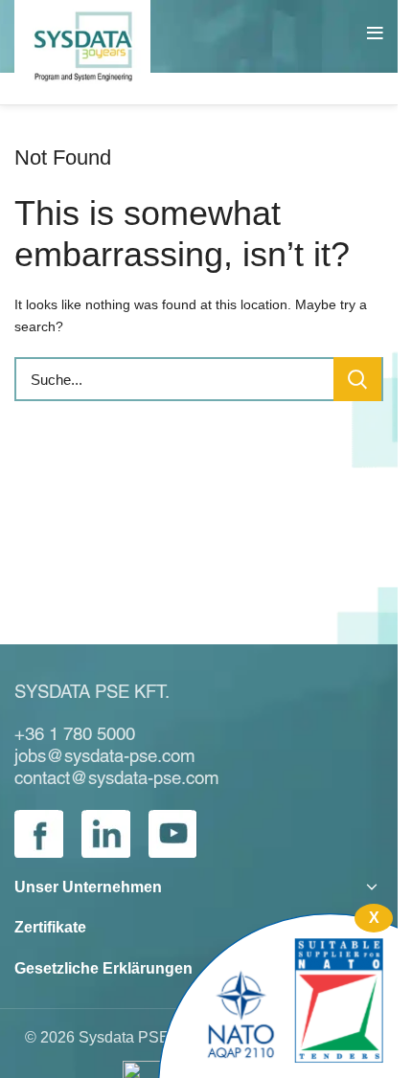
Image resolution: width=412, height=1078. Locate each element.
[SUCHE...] (357, 379)
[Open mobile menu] (377, 33)
